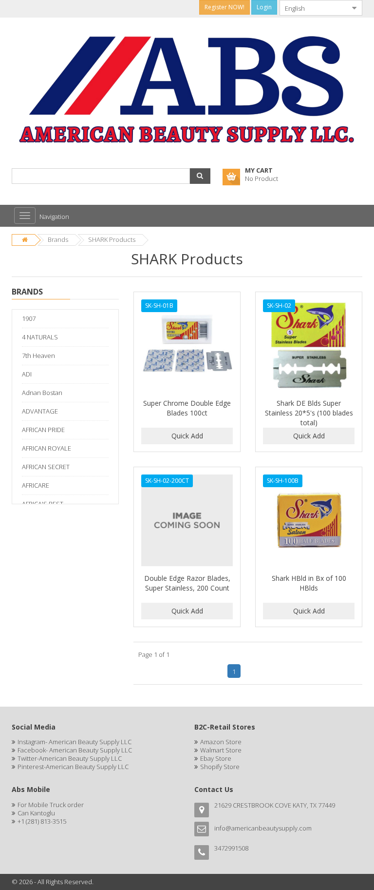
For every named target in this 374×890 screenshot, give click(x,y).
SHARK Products (111, 239)
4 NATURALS (40, 337)
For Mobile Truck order (51, 804)
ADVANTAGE (40, 411)
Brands (58, 239)
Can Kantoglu (36, 813)
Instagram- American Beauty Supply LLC (74, 741)
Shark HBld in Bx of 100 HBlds (309, 583)
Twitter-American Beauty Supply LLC (70, 758)
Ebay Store (215, 758)
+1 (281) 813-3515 (42, 821)
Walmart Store (221, 750)
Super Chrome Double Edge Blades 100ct (187, 407)
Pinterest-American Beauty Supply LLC (73, 766)
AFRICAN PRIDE (43, 429)
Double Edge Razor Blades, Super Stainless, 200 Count (187, 583)
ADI (27, 374)
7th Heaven (38, 355)
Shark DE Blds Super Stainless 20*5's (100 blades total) (309, 412)
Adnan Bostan (42, 392)
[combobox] (313, 7)
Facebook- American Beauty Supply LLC (75, 750)
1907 (29, 318)
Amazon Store (221, 741)
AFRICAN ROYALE (46, 448)
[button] (200, 176)
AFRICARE (35, 485)
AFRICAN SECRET (46, 466)
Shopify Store (220, 766)
